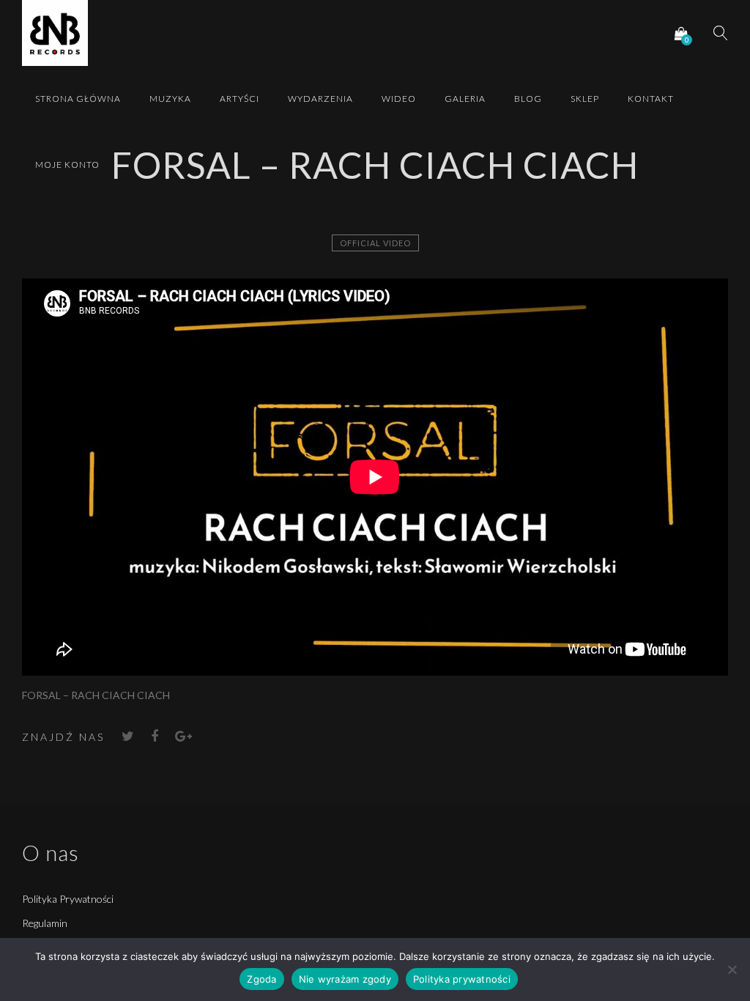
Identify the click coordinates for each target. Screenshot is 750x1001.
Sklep (585, 98)
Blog (528, 98)
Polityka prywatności (461, 979)
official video (375, 243)
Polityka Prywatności (68, 899)
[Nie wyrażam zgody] (731, 969)
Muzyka (170, 98)
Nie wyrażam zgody (345, 979)
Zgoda (261, 979)
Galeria (465, 98)
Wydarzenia (320, 98)
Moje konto (67, 164)
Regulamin (44, 923)
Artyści (239, 98)
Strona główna (78, 98)
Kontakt (651, 98)
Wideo (399, 98)
